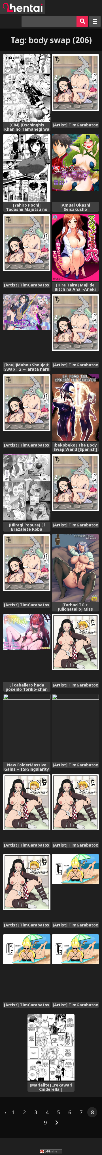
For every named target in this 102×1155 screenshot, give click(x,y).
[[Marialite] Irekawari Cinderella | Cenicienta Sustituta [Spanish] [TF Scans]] (51, 1048)
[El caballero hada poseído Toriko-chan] (26, 648)
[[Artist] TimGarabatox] (75, 88)
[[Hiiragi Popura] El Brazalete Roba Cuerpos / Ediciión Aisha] (26, 488)
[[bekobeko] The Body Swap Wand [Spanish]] (75, 408)
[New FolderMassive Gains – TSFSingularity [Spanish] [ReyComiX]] (26, 728)
